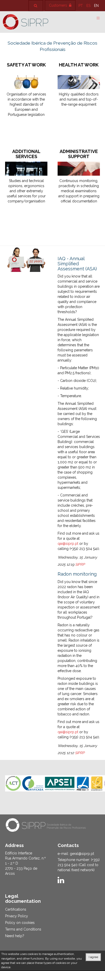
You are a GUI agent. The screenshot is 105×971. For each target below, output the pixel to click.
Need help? (14, 936)
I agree (93, 957)
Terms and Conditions (23, 929)
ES (88, 6)
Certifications (15, 909)
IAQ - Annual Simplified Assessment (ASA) (77, 263)
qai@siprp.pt (68, 544)
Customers (58, 5)
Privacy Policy (16, 916)
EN (96, 6)
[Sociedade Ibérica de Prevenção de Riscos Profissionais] (25, 22)
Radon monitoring (77, 574)
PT (81, 6)
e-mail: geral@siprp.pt (76, 854)
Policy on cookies (20, 923)
